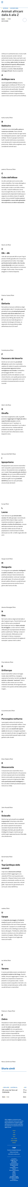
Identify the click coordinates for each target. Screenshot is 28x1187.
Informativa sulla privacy (14, 1154)
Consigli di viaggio (14, 1176)
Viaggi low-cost (14, 1160)
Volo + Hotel (14, 1138)
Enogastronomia (14, 1165)
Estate (14, 1172)
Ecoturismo (14, 1162)
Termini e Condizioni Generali (14, 1150)
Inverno (14, 1174)
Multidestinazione (14, 1167)
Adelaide (6, 1087)
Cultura (14, 1175)
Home (14, 1130)
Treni (14, 1136)
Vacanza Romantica (14, 1170)
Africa (5, 8)
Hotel (14, 1134)
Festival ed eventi (14, 1164)
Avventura (14, 8)
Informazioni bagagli (14, 1178)
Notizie (14, 1142)
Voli (14, 1132)
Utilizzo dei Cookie (14, 1152)
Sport (14, 1171)
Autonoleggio (14, 1140)
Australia (14, 1087)
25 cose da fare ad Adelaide (9, 1091)
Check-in (14, 1179)
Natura (14, 1169)
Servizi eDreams (14, 1180)
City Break (14, 1161)
